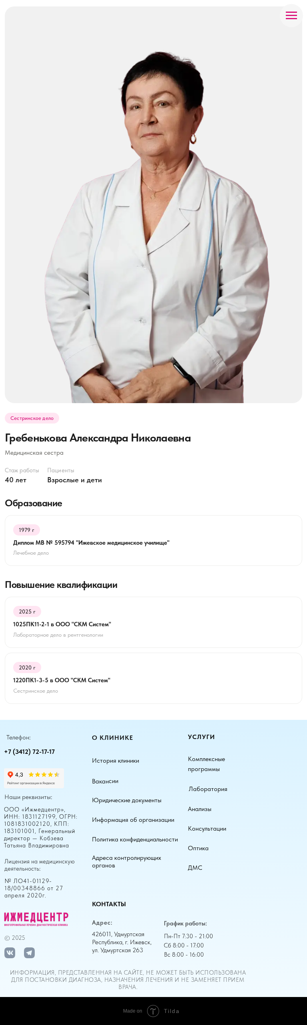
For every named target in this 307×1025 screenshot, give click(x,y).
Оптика (198, 848)
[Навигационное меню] (291, 16)
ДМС (195, 867)
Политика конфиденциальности (135, 839)
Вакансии (105, 781)
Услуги (201, 737)
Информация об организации (133, 819)
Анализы (199, 809)
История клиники (115, 760)
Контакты (109, 904)
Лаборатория (208, 789)
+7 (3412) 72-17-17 (29, 751)
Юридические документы (126, 800)
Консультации (207, 828)
